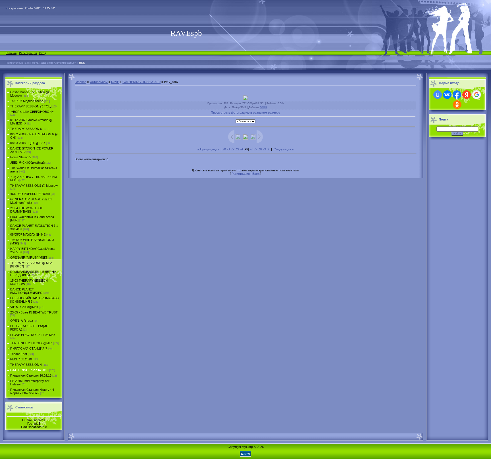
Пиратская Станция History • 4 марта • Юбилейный (32, 391)
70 (224, 149)
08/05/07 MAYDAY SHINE (27, 234)
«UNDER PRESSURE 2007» (30, 194)
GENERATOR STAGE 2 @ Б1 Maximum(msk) (31, 201)
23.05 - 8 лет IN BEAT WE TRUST (34, 312)
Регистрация (28, 53)
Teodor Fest (18, 354)
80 (268, 149)
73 (237, 149)
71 (228, 149)
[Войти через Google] (476, 94)
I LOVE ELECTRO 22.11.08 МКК (32, 335)
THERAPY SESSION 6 (26, 128)
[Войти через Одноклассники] (457, 104)
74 (241, 149)
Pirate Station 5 (20, 157)
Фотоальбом (99, 82)
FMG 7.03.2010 (21, 359)
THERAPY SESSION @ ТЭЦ (30, 106)
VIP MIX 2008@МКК (24, 307)
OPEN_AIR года (21, 320)
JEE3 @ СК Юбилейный (27, 162)
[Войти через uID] (437, 94)
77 (255, 149)
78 (260, 149)
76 (251, 149)
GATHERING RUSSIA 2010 (29, 370)
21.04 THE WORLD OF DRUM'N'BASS (26, 209)
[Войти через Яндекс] (466, 94)
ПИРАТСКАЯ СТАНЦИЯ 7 (28, 348)
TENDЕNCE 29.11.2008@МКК (31, 343)
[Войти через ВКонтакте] (447, 94)
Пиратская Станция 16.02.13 (30, 375)
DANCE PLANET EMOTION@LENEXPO (26, 291)
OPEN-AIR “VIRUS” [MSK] (28, 257)
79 (264, 149)
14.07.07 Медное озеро (26, 101)
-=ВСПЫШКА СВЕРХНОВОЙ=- (32, 111)
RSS (82, 62)
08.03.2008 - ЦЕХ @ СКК (27, 143)
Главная (11, 53)
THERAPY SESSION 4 (26, 364)
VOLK (263, 107)
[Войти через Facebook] (457, 94)
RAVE (115, 82)
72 (232, 149)
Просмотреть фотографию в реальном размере (245, 112)
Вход (42, 53)
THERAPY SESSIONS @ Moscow (34, 185)
